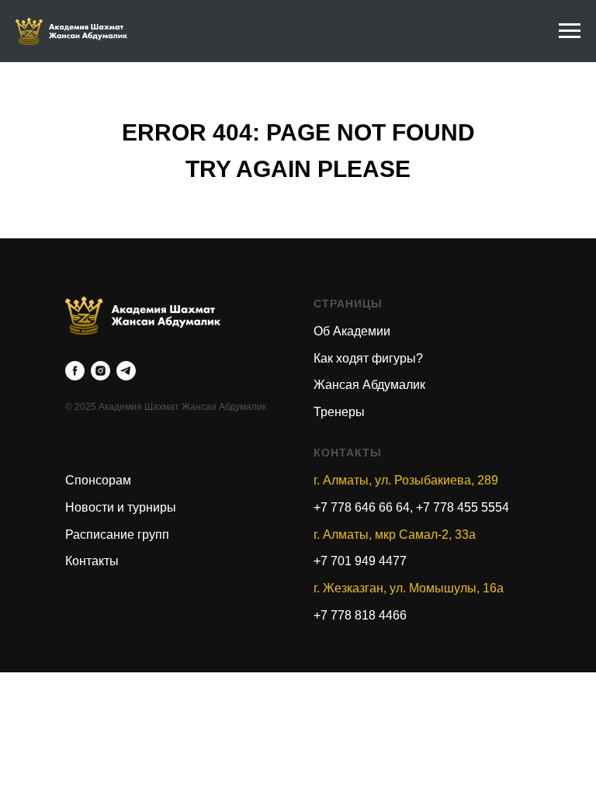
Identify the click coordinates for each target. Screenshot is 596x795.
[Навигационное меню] (569, 31)
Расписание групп (117, 534)
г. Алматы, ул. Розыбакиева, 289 (406, 480)
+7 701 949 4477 (360, 561)
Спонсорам (98, 480)
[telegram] (126, 370)
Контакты (92, 561)
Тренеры (339, 411)
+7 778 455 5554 (462, 507)
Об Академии (352, 331)
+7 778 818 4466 (360, 615)
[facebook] (75, 370)
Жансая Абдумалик (369, 384)
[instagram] (100, 370)
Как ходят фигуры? (368, 358)
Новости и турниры (120, 507)
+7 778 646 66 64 (362, 507)
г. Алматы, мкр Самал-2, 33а (395, 534)
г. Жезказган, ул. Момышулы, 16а (409, 588)
